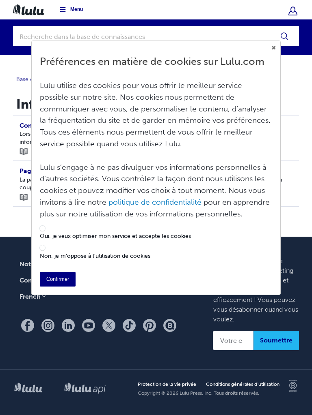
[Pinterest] (149, 326)
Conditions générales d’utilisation (243, 384)
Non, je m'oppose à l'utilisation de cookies (95, 256)
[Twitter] (109, 326)
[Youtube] (88, 326)
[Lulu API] (85, 389)
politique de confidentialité (155, 202)
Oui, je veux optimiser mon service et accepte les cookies (115, 236)
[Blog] (170, 326)
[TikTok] (129, 326)
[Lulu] (28, 389)
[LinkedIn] (68, 326)
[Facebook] (28, 326)
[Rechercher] (285, 36)
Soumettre (276, 340)
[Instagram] (48, 326)
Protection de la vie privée (167, 384)
